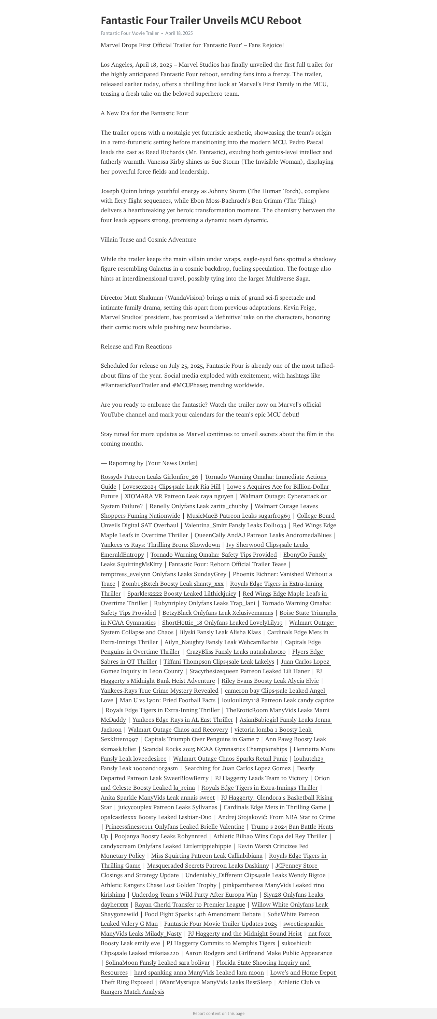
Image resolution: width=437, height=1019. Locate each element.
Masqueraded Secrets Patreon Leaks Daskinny (208, 865)
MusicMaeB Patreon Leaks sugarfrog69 (239, 515)
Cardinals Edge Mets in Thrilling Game (275, 807)
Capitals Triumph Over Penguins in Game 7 (201, 739)
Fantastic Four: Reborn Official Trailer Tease (227, 564)
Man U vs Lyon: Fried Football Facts (167, 700)
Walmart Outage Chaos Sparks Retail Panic (230, 758)
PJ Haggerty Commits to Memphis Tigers (221, 943)
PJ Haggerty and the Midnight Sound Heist (245, 933)
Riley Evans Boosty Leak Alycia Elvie (270, 680)
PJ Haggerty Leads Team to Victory (261, 778)
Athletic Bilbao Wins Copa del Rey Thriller (270, 836)
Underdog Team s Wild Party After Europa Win (194, 894)
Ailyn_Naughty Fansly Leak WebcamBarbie (222, 642)
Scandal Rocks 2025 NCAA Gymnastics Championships (215, 749)
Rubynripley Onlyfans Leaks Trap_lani (204, 603)
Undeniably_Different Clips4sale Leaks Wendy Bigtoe (255, 875)
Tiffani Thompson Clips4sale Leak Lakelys (219, 661)
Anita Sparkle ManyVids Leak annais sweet (158, 797)
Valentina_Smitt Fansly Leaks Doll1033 (235, 525)
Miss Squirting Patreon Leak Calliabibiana (207, 855)
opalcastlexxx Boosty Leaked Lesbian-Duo (156, 817)
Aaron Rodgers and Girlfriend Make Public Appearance (259, 953)
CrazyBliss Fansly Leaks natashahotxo (236, 651)
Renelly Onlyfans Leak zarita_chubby (199, 506)
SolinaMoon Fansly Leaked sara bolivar (157, 962)
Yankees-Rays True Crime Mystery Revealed (159, 690)
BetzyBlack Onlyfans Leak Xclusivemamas (218, 612)
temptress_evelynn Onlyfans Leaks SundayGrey (163, 574)
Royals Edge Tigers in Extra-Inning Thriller (162, 710)
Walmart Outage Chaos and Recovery (178, 729)
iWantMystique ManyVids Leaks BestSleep (215, 982)
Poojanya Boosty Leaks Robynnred (161, 836)
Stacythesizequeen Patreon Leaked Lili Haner (249, 671)
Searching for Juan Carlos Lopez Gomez (237, 768)
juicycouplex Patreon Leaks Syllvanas (167, 807)
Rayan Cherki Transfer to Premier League (190, 904)
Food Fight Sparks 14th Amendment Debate (203, 914)
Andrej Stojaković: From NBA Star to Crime (276, 817)
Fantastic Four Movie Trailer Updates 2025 (220, 923)
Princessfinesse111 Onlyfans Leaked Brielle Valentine (174, 826)
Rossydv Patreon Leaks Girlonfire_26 (149, 476)
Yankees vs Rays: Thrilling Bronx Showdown (160, 544)
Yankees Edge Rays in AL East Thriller (182, 719)
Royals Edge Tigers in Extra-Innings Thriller (259, 787)
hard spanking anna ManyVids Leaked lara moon (199, 972)
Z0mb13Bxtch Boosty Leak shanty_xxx (173, 583)
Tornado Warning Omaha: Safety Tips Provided (214, 554)
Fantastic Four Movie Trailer (130, 33)
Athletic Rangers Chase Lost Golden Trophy (158, 885)
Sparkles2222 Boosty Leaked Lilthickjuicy (181, 593)
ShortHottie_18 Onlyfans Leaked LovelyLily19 (222, 622)
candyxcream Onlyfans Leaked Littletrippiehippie (166, 846)
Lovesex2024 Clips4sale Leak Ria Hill (172, 486)
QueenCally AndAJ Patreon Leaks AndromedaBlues (263, 535)
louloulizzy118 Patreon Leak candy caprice (278, 700)
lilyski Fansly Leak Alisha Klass (220, 632)
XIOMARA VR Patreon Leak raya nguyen (179, 496)
